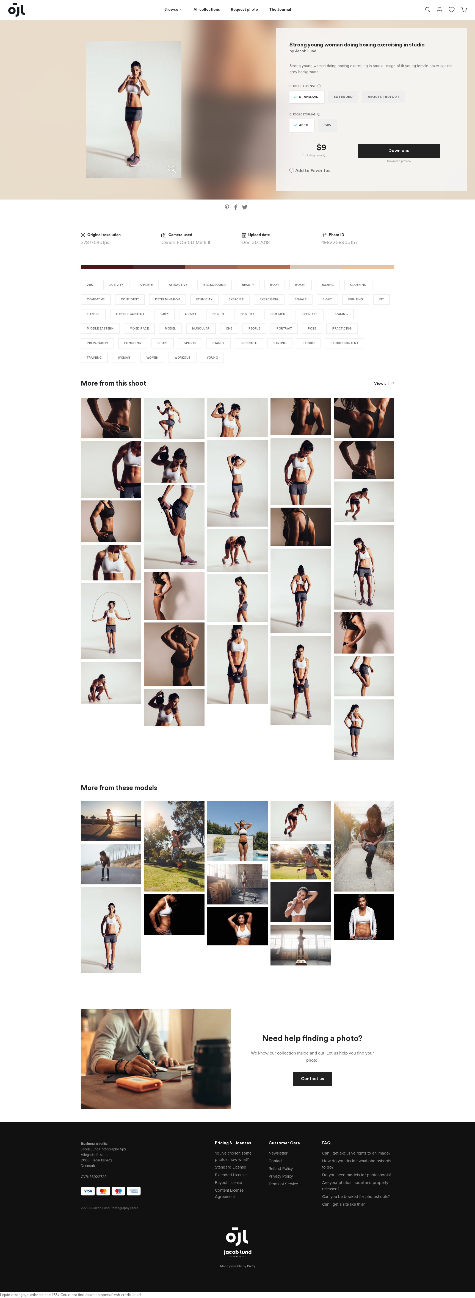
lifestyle (309, 314)
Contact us (312, 1079)
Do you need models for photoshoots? (356, 1174)
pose (312, 328)
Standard (309, 97)
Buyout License (228, 1182)
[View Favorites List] (451, 9)
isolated (277, 314)
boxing (328, 285)
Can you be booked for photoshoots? (356, 1196)
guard (190, 314)
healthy (248, 314)
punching (132, 343)
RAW (328, 125)
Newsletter (278, 1153)
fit (381, 299)
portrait (284, 328)
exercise (236, 299)
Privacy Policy (281, 1176)
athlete (146, 285)
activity (116, 285)
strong (280, 343)
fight (327, 299)
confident (130, 299)
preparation (97, 343)
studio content (344, 343)
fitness (93, 314)
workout (182, 357)
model (170, 328)
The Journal (280, 10)
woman (124, 357)
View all (382, 384)
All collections (207, 10)
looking (341, 314)
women (153, 357)
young (212, 357)
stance (218, 343)
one (229, 328)
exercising (269, 299)
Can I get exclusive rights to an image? (356, 1153)
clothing (358, 285)
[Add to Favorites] (138, 401)
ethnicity (204, 299)
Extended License (231, 1174)
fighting (355, 299)
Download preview (399, 161)
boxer (300, 285)
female (300, 299)
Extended (343, 97)
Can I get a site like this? (343, 1204)
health (218, 314)
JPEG (303, 125)
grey (165, 314)
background (214, 285)
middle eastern (100, 328)
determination (167, 299)
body (274, 285)
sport (163, 343)
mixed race (139, 328)
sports (190, 343)
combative (96, 299)
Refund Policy (281, 1168)
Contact (275, 1160)
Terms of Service (283, 1183)
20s (90, 285)
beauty (248, 285)
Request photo (244, 10)
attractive (178, 285)
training (94, 357)
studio (308, 343)
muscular (201, 328)
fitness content (130, 314)
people (254, 328)
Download (399, 151)
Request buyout (383, 97)
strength (249, 343)
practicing (342, 328)
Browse (171, 10)
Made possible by (237, 1266)
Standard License (230, 1167)
